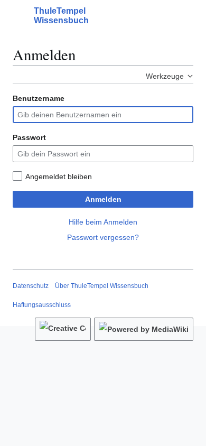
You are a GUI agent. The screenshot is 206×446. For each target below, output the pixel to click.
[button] (18, 15)
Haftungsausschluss (42, 305)
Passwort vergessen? (103, 237)
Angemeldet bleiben (58, 176)
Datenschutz (31, 286)
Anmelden (103, 199)
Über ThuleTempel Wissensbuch (101, 286)
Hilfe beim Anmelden (103, 222)
